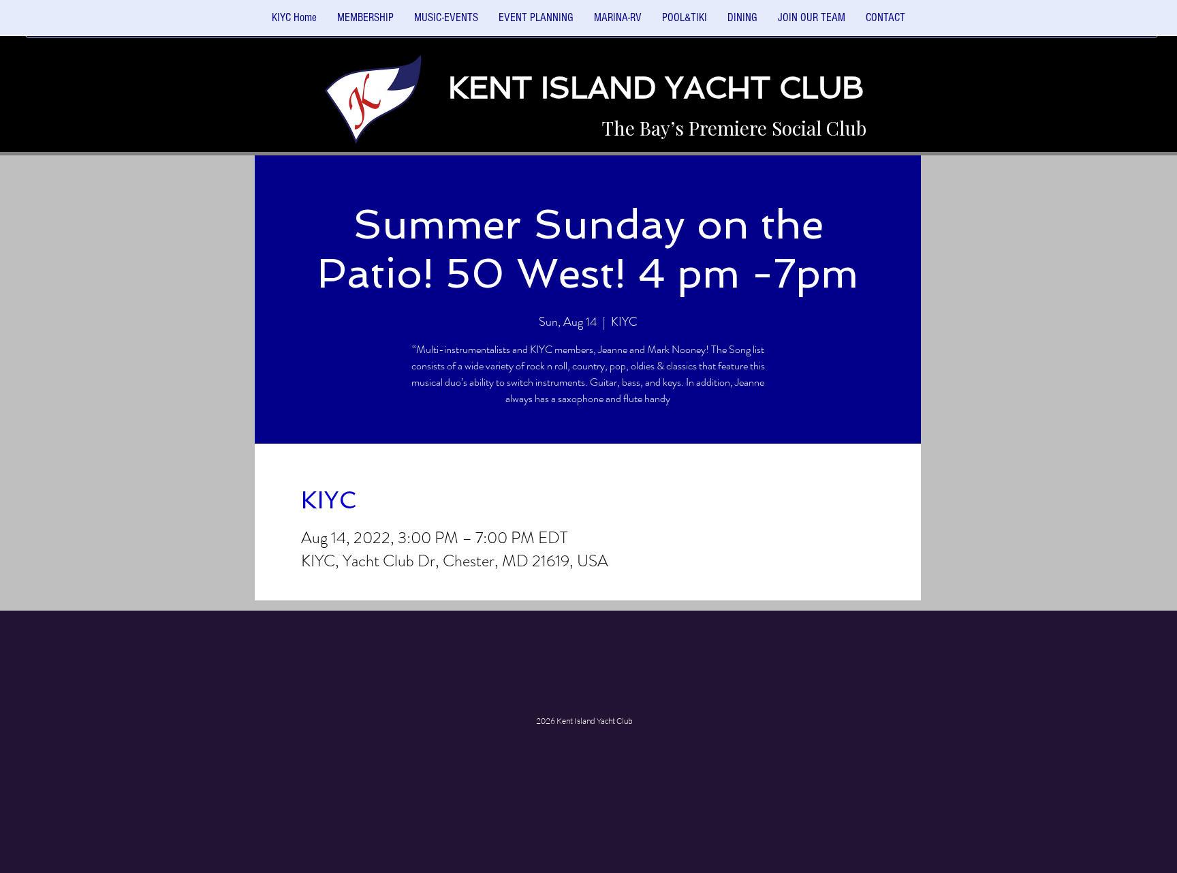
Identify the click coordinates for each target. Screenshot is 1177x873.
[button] (446, 22)
